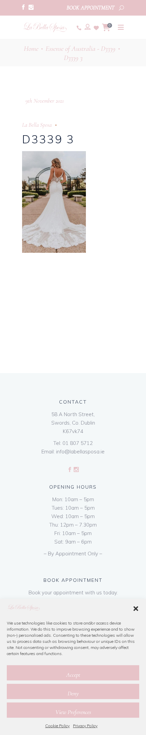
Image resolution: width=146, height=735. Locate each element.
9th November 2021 (44, 100)
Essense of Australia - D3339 (80, 48)
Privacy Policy (85, 725)
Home (31, 48)
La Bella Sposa (37, 124)
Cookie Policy (57, 725)
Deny (73, 693)
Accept (73, 674)
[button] (135, 608)
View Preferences (73, 712)
